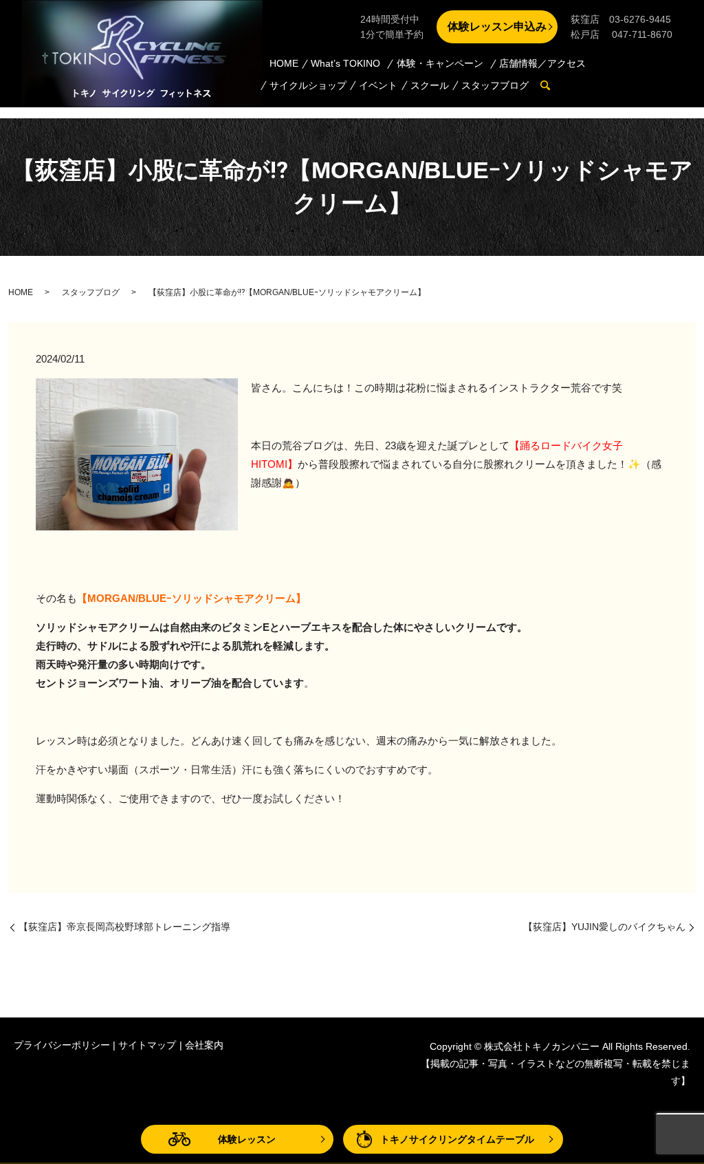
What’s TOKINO (345, 63)
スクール (429, 85)
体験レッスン (247, 1139)
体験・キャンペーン (440, 63)
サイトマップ (147, 1044)
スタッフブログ (495, 85)
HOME (284, 63)
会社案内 (204, 1044)
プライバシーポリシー (62, 1044)
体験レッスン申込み (497, 26)
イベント (378, 85)
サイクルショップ (308, 85)
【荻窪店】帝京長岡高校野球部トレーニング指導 (124, 926)
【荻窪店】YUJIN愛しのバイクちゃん (604, 926)
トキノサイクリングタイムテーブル (457, 1139)
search (552, 85)
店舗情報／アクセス (542, 63)
